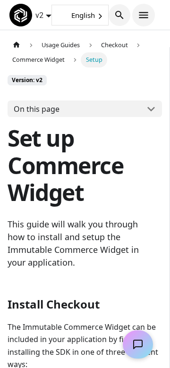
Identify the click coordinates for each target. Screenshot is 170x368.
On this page (37, 109)
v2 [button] (39, 15)
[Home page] (17, 45)
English (83, 15)
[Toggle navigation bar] (143, 15)
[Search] (119, 15)
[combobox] (80, 15)
